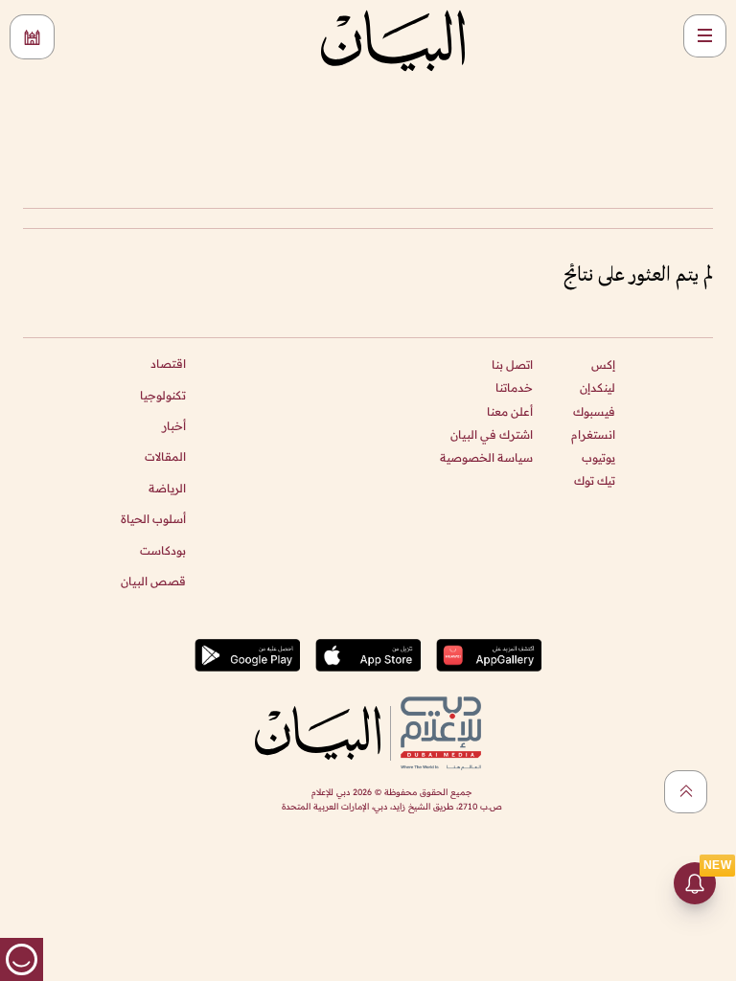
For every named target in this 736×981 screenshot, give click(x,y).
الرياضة (167, 488)
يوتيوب (598, 457)
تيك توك (594, 480)
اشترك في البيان (491, 434)
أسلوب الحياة (153, 519)
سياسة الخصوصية (486, 457)
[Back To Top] (685, 791)
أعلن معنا (510, 411)
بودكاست (163, 550)
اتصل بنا (512, 364)
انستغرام (593, 434)
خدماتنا (514, 387)
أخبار (174, 426)
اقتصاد (168, 363)
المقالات (165, 456)
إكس (603, 364)
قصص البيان (153, 581)
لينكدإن (597, 387)
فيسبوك (594, 411)
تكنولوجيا (163, 395)
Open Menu (704, 36)
